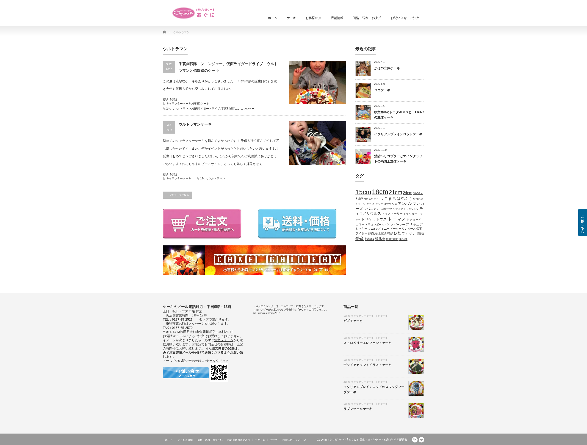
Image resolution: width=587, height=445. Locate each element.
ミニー (385, 228)
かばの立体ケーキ (387, 68)
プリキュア (414, 224)
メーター (395, 228)
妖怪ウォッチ (405, 233)
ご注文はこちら (582, 222)
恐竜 (359, 238)
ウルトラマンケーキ (195, 124)
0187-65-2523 (182, 319)
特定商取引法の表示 (238, 440)
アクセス (260, 440)
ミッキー (361, 228)
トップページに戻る (177, 195)
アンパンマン (409, 203)
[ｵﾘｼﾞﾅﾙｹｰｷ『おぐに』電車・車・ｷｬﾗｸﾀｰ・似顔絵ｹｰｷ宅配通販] (194, 13)
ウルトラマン (182, 108)
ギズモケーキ (353, 321)
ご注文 (273, 440)
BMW (359, 199)
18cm (203, 178)
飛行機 (403, 239)
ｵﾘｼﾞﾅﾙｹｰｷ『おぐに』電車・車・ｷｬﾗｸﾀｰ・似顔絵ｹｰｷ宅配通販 (370, 439)
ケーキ (291, 18)
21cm (395, 192)
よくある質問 (185, 440)
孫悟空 (420, 233)
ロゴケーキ (382, 90)
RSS (415, 439)
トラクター (410, 213)
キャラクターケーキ (178, 103)
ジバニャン (371, 209)
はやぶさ (404, 198)
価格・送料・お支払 (367, 18)
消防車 (380, 239)
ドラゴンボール (374, 224)
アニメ (370, 203)
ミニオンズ (374, 228)
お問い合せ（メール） (294, 440)
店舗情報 (337, 18)
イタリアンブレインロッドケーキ (398, 134)
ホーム (272, 18)
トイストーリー (392, 213)
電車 (395, 239)
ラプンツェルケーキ (357, 409)
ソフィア (398, 209)
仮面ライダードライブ (206, 108)
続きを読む (171, 99)
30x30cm (418, 193)
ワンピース (409, 228)
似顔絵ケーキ (200, 103)
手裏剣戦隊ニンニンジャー (237, 108)
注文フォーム (223, 340)
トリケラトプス (374, 219)
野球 (389, 239)
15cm (363, 191)
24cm (169, 108)
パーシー (399, 224)
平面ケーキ (381, 315)
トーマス (397, 219)
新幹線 (369, 239)
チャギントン (411, 209)
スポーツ (386, 209)
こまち (390, 198)
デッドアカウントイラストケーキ (367, 365)
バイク (389, 224)
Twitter (421, 439)
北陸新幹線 (385, 233)
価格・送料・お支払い (210, 440)
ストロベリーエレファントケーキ (367, 343)
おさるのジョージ (373, 199)
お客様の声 (313, 18)
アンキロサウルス (386, 203)
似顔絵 (373, 233)
